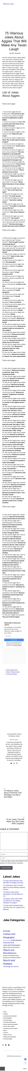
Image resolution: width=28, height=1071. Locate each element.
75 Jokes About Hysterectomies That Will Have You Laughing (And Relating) (13, 907)
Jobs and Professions (11, 945)
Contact (5, 1032)
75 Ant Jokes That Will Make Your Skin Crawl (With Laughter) (15, 821)
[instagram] (3, 1045)
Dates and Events (6, 940)
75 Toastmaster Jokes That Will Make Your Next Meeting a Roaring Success (14, 887)
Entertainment (16, 940)
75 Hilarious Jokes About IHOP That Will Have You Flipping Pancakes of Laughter (12, 901)
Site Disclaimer (7, 1038)
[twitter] (6, 1045)
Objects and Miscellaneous (9, 951)
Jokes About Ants (11, 670)
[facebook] (8, 1045)
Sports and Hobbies (9, 962)
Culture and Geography (9, 936)
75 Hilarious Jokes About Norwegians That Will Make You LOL (13, 894)
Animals (6, 931)
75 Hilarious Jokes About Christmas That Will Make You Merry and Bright (13, 794)
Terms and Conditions (9, 1036)
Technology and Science (11, 966)
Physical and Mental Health (11, 957)
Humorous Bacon (11, 674)
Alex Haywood (15, 53)
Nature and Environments (11, 947)
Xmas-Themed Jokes (13, 672)
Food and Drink (8, 943)
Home (4, 1011)
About (5, 1030)
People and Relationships (11, 955)
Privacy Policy (7, 1034)
